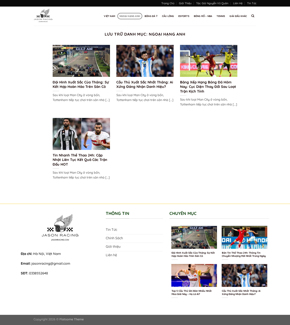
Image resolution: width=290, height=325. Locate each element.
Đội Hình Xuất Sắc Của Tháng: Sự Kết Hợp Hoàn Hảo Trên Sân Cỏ (81, 84)
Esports (183, 16)
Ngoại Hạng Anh (130, 16)
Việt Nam (109, 16)
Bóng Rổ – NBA (203, 16)
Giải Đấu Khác (238, 16)
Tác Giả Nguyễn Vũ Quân (212, 3)
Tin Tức (251, 3)
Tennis (221, 16)
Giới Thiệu (185, 3)
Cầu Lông (168, 16)
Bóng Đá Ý (151, 16)
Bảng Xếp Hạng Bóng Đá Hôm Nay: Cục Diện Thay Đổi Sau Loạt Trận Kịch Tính (208, 86)
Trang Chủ (167, 3)
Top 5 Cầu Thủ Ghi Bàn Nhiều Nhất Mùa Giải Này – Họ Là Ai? (192, 292)
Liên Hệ (237, 3)
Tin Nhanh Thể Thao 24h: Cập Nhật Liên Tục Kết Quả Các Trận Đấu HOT (80, 159)
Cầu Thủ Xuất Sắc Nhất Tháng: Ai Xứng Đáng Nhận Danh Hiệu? (144, 84)
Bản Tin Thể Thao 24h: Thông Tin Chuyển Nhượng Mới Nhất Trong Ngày (244, 254)
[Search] (252, 16)
